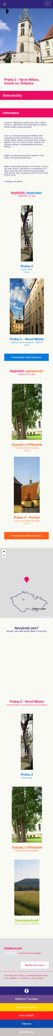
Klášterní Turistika (26, 999)
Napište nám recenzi (35, 965)
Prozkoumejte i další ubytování (26, 357)
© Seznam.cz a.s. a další (46, 617)
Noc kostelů (26, 1015)
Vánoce (26, 1023)
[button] (26, 580)
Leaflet (38, 617)
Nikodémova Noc (26, 1007)
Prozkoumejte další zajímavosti (26, 536)
